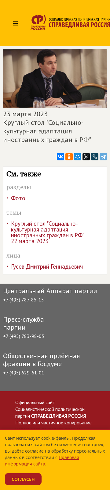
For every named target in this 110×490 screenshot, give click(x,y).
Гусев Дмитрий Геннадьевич (47, 266)
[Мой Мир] (77, 156)
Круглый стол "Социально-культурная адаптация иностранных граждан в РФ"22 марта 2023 (47, 232)
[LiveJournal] (94, 156)
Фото (18, 198)
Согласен (23, 479)
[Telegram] (103, 156)
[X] (86, 156)
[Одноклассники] (69, 156)
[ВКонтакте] (60, 156)
